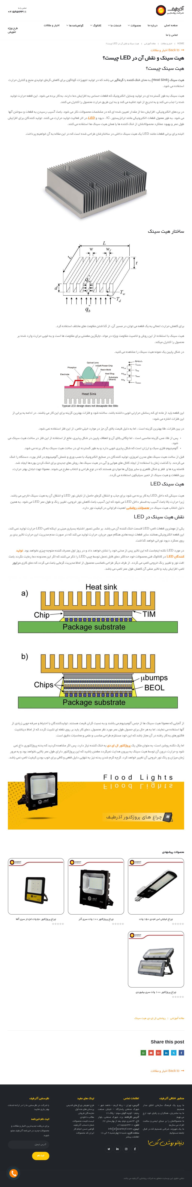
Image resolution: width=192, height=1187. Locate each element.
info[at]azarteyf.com (120, 1129)
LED (91, 118)
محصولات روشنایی (137, 508)
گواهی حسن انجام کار (84, 1129)
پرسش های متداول (84, 1109)
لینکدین (117, 1149)
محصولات (136, 25)
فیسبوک (135, 1149)
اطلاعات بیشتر (132, 1137)
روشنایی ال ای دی (156, 1018)
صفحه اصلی (171, 25)
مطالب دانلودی (87, 1117)
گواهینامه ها (76, 25)
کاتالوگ (97, 25)
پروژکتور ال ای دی (118, 745)
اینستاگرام (126, 1149)
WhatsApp (143, 1052)
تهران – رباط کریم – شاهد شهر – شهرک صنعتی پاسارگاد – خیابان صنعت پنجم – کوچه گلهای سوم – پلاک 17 (118, 1109)
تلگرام (108, 1149)
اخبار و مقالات (52, 25)
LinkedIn (166, 1052)
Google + (158, 1052)
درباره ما (153, 25)
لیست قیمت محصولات (83, 1121)
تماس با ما (172, 35)
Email (151, 1052)
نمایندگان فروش (86, 1113)
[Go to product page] (156, 886)
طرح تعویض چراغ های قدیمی (80, 1105)
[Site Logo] (170, 10)
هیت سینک (140, 1018)
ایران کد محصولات (85, 1133)
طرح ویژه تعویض (13, 30)
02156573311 (125, 1125)
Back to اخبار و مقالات (165, 50)
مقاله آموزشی (177, 1018)
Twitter (173, 1052)
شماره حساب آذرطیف (84, 1125)
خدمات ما (116, 25)
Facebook (181, 1052)
